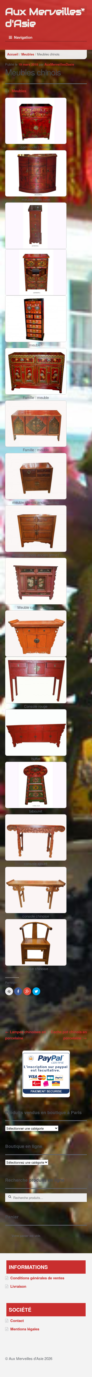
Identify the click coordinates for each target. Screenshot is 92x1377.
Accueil (12, 54)
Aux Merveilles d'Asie (43, 17)
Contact (17, 1320)
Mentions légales (24, 1329)
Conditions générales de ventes (37, 1278)
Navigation (23, 37)
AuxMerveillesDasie (59, 64)
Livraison (18, 1286)
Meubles (27, 54)
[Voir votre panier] (83, 10)
